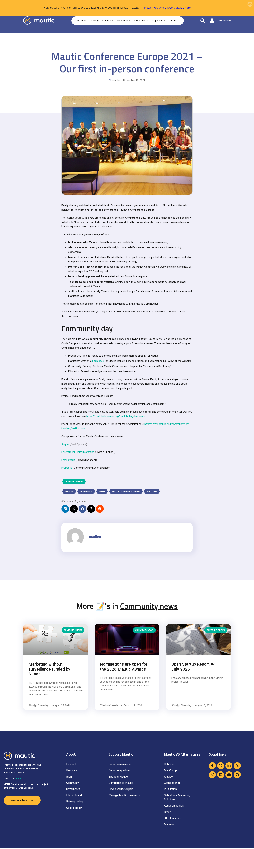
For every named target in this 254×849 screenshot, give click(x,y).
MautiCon (152, 491)
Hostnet (19, 778)
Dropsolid (66, 467)
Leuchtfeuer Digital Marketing (77, 452)
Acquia (65, 444)
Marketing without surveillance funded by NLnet (49, 669)
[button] (65, 509)
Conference (86, 491)
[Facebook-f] (212, 765)
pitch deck (98, 360)
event (102, 491)
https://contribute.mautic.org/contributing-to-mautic (115, 416)
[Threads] (237, 765)
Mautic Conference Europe (126, 491)
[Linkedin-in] (228, 765)
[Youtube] (228, 774)
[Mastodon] (220, 774)
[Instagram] (212, 774)
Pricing (95, 20)
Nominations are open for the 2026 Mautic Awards (123, 667)
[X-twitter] (220, 765)
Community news (74, 481)
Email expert (68, 460)
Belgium (69, 491)
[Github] (237, 774)
